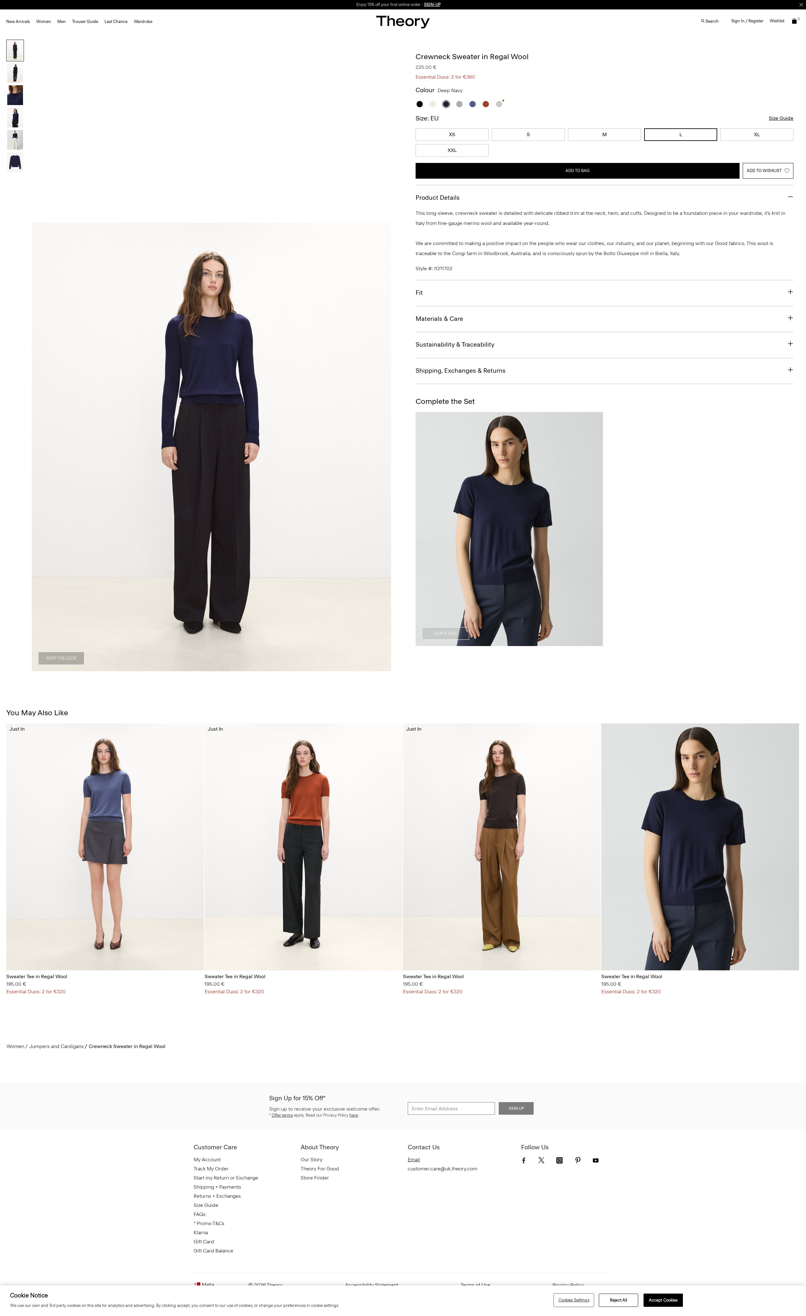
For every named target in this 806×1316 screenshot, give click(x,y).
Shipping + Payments (217, 1187)
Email (414, 1160)
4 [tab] (223, 667)
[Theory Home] (403, 22)
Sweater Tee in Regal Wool (36, 976)
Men (61, 21)
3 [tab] (200, 667)
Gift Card (204, 1242)
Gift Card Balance (213, 1251)
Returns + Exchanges (217, 1196)
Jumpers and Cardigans (56, 1046)
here (353, 1115)
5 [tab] (245, 667)
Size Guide (781, 118)
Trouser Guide (85, 21)
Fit (419, 292)
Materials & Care (439, 318)
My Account (207, 1160)
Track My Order (211, 1169)
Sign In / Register (747, 21)
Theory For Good (320, 1169)
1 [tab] (155, 667)
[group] (105, 846)
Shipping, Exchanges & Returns (461, 370)
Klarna (201, 1232)
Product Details (438, 197)
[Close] (801, 5)
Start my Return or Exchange (226, 1178)
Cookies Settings (574, 1300)
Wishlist (777, 21)
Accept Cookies (663, 1300)
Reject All (618, 1300)
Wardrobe (143, 21)
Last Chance (116, 21)
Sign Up (516, 1108)
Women (43, 21)
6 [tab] (268, 667)
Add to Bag (577, 170)
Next (382, 447)
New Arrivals (18, 21)
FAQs (200, 1214)
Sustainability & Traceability (455, 344)
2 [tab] (177, 667)
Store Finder (315, 1178)
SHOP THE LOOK (61, 658)
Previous (41, 447)
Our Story (311, 1160)
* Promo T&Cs (209, 1223)
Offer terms (282, 1115)
